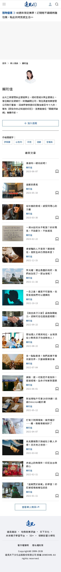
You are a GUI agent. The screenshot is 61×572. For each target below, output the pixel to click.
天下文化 (44, 531)
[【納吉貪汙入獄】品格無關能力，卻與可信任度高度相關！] (12, 319)
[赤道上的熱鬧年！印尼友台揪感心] (12, 469)
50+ (32, 535)
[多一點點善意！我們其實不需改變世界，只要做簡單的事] (12, 362)
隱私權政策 (37, 545)
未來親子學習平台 (15, 535)
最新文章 (30, 153)
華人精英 (14, 63)
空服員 (50, 142)
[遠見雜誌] (31, 4)
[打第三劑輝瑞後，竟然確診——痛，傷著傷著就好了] (12, 426)
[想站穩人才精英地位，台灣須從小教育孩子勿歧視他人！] (12, 340)
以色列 (19, 142)
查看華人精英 (29, 507)
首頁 (4, 63)
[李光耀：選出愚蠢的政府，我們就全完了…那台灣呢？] (12, 276)
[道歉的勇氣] (12, 190)
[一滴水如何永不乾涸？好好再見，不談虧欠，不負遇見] (12, 233)
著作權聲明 (23, 545)
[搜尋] (56, 4)
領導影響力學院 (46, 535)
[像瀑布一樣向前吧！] (12, 169)
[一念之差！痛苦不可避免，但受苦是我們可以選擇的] (12, 297)
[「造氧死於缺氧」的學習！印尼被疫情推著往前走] (12, 490)
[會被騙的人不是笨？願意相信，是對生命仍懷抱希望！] (12, 255)
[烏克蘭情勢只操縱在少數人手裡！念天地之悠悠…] (12, 447)
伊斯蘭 (7, 142)
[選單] (4, 4)
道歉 (39, 142)
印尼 (29, 142)
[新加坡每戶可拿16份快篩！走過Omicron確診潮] (12, 404)
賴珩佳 (29, 167)
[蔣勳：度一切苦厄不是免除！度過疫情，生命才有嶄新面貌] (12, 383)
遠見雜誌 (11, 531)
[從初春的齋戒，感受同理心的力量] (12, 212)
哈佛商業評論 (28, 531)
